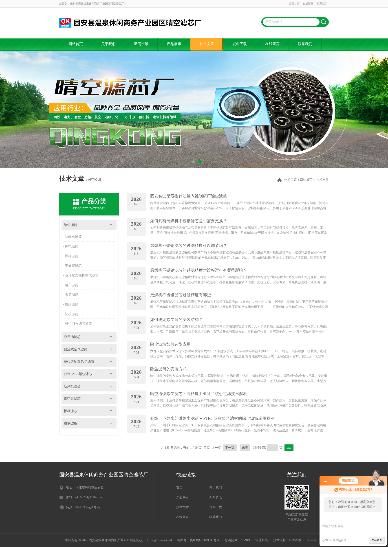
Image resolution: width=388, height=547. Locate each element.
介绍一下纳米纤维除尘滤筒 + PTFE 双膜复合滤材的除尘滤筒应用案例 (212, 418)
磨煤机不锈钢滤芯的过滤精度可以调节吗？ (188, 245)
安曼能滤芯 (73, 266)
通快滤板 (70, 423)
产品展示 (174, 44)
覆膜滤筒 (71, 304)
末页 (245, 447)
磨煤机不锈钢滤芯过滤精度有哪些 (180, 295)
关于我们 (108, 44)
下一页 (229, 447)
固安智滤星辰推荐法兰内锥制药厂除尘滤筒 (188, 196)
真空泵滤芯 (72, 398)
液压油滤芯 (72, 337)
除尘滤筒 (70, 225)
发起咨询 (376, 540)
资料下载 (239, 44)
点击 (111, 225)
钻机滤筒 (71, 314)
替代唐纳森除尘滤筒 (79, 361)
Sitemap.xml (315, 540)
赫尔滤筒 (71, 285)
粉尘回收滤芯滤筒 (78, 323)
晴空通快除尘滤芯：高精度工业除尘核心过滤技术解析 (198, 393)
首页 (179, 487)
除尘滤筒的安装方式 (168, 369)
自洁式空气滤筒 (75, 349)
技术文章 (207, 44)
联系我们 (322, 3)
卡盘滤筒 (71, 295)
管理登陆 (261, 540)
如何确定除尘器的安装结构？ (176, 319)
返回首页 (294, 3)
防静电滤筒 (73, 237)
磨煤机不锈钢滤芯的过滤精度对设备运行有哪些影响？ (198, 270)
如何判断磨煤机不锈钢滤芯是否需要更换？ (188, 221)
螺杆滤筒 (71, 256)
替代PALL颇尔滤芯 (78, 374)
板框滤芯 (70, 411)
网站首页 (75, 44)
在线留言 (308, 3)
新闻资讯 (141, 44)
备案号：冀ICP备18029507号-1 (198, 540)
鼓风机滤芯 (72, 386)
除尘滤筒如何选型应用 (170, 344)
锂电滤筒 (71, 246)
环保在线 (295, 540)
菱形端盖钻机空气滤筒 (82, 275)
